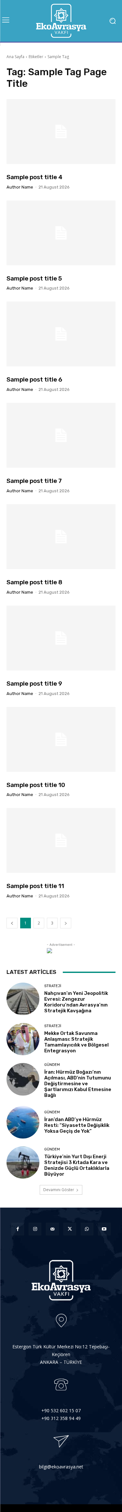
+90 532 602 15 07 (61, 1410)
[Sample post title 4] (61, 131)
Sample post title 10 (36, 785)
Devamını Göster (58, 1189)
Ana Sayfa (15, 56)
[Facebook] (17, 1229)
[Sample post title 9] (61, 638)
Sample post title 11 (35, 886)
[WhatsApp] (87, 1229)
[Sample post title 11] (61, 840)
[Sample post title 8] (61, 536)
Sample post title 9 (34, 683)
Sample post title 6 (34, 379)
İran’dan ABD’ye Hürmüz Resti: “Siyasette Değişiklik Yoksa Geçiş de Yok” (76, 1125)
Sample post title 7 (34, 481)
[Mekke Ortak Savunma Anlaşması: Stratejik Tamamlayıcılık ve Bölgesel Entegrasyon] (23, 1039)
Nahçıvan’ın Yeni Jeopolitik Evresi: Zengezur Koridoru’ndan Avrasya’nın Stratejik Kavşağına (76, 1002)
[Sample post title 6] (61, 333)
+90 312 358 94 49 (61, 1418)
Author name (20, 187)
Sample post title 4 (34, 177)
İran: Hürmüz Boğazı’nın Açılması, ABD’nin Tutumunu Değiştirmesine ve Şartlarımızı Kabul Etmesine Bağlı (77, 1083)
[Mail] (52, 1229)
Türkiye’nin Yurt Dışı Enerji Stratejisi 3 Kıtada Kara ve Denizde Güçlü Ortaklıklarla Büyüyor (76, 1165)
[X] (69, 1229)
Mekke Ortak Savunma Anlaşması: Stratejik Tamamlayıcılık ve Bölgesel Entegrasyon (76, 1042)
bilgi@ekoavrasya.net (61, 1467)
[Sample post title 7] (61, 435)
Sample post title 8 (34, 582)
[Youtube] (104, 1229)
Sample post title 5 (34, 278)
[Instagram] (35, 1229)
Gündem (52, 1065)
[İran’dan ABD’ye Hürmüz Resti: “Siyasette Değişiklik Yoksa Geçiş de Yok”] (23, 1122)
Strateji (52, 986)
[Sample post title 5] (61, 232)
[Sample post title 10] (61, 739)
